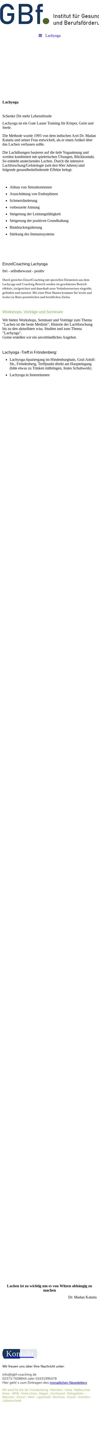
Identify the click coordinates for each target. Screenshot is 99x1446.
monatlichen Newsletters (68, 1382)
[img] (49, 15)
